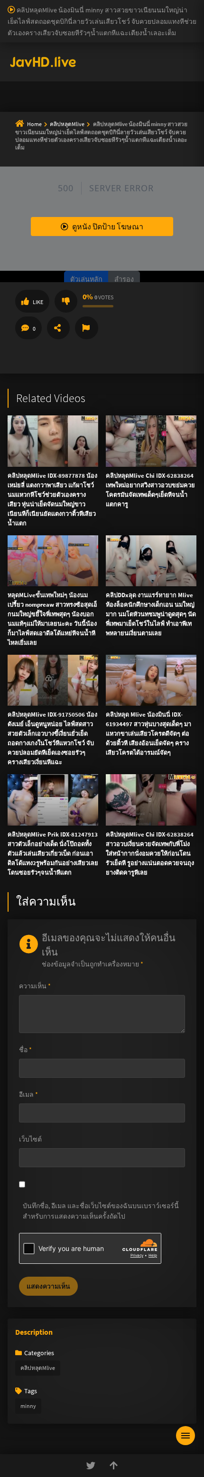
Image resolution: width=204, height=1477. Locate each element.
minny (28, 1405)
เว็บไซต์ (30, 1139)
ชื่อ (25, 1049)
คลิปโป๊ (27, 234)
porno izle (33, 4)
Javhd (147, 531)
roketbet (58, 84)
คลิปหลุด (30, 165)
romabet (29, 84)
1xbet (122, 64)
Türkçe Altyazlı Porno (66, 94)
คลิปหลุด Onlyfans (44, 188)
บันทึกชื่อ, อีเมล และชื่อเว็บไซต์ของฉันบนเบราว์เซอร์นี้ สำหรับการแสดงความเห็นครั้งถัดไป (101, 1211)
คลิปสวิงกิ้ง (33, 143)
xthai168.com (62, 309)
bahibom (46, 14)
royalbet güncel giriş (116, 4)
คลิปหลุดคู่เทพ (39, 211)
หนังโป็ (26, 257)
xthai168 (173, 531)
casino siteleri (145, 24)
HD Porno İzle (80, 531)
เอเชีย (24, 280)
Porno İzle (119, 531)
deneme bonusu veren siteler (105, 14)
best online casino (137, 54)
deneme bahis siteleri (91, 24)
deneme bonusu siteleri (73, 54)
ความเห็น (35, 986)
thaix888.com (176, 429)
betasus (186, 64)
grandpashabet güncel (155, 84)
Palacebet (163, 4)
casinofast (14, 14)
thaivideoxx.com (33, 379)
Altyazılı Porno (35, 531)
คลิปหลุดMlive (37, 1367)
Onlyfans (29, 120)
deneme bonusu (158, 34)
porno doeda (67, 4)
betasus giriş (152, 64)
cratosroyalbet (109, 74)
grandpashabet (97, 84)
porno (9, 4)
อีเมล (28, 1094)
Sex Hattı (21, 94)
